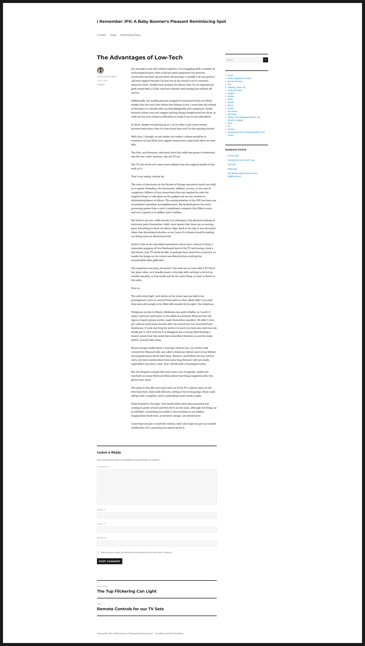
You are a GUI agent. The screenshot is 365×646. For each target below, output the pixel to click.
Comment (103, 467)
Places (230, 105)
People (231, 102)
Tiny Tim (232, 164)
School (231, 108)
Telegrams (232, 169)
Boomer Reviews (235, 81)
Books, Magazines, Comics (240, 78)
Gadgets (101, 84)
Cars (230, 84)
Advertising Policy (130, 35)
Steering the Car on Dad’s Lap (241, 160)
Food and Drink (235, 90)
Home (230, 75)
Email (101, 524)
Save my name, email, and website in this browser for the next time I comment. (136, 552)
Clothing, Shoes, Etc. (237, 87)
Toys (230, 123)
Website (102, 538)
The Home (232, 111)
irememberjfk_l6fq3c (107, 76)
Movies (231, 96)
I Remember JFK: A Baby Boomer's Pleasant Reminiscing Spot (161, 21)
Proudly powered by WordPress (169, 633)
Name (101, 510)
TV (229, 126)
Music (230, 99)
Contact (101, 35)
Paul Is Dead (233, 156)
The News (232, 114)
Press (113, 35)
